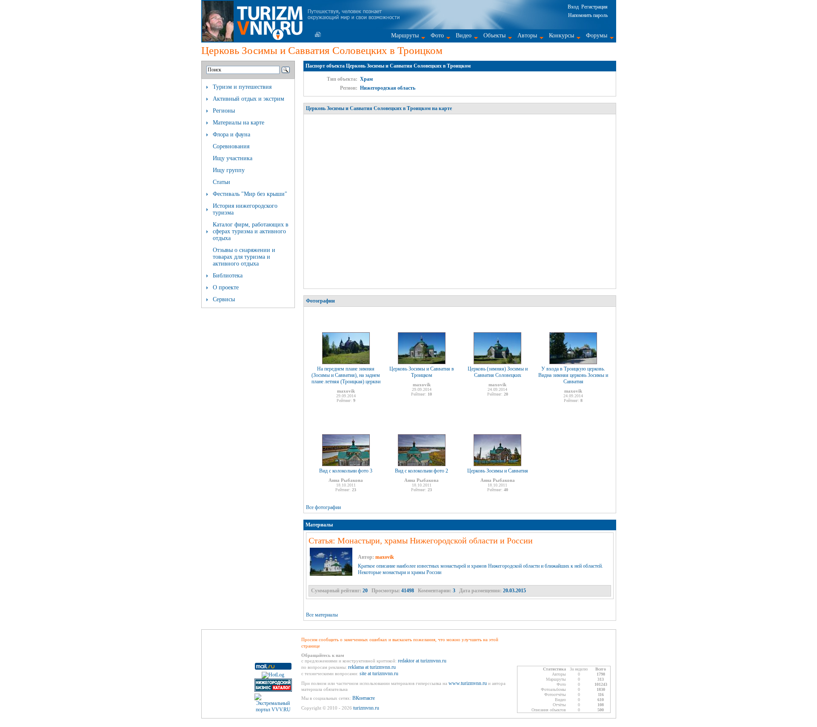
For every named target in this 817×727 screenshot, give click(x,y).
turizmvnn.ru (366, 708)
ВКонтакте (363, 698)
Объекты (494, 35)
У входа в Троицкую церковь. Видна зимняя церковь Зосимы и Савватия (573, 375)
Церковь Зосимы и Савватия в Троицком (421, 372)
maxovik (384, 557)
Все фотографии (323, 507)
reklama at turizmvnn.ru (372, 667)
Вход (573, 7)
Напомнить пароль (588, 15)
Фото (437, 35)
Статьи (221, 182)
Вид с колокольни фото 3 (345, 471)
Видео (463, 35)
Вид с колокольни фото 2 (421, 471)
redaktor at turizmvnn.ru (422, 661)
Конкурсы (561, 35)
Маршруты (405, 35)
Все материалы (322, 615)
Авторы (527, 35)
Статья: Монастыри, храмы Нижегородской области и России (421, 540)
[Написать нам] (318, 34)
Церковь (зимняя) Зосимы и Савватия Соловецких (498, 372)
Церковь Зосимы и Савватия (497, 471)
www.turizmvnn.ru (467, 683)
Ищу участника (232, 158)
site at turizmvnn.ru (379, 673)
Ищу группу (229, 170)
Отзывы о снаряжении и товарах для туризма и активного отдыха (244, 257)
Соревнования (231, 146)
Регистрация (594, 7)
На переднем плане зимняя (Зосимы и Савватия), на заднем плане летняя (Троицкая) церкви (345, 375)
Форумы (596, 35)
